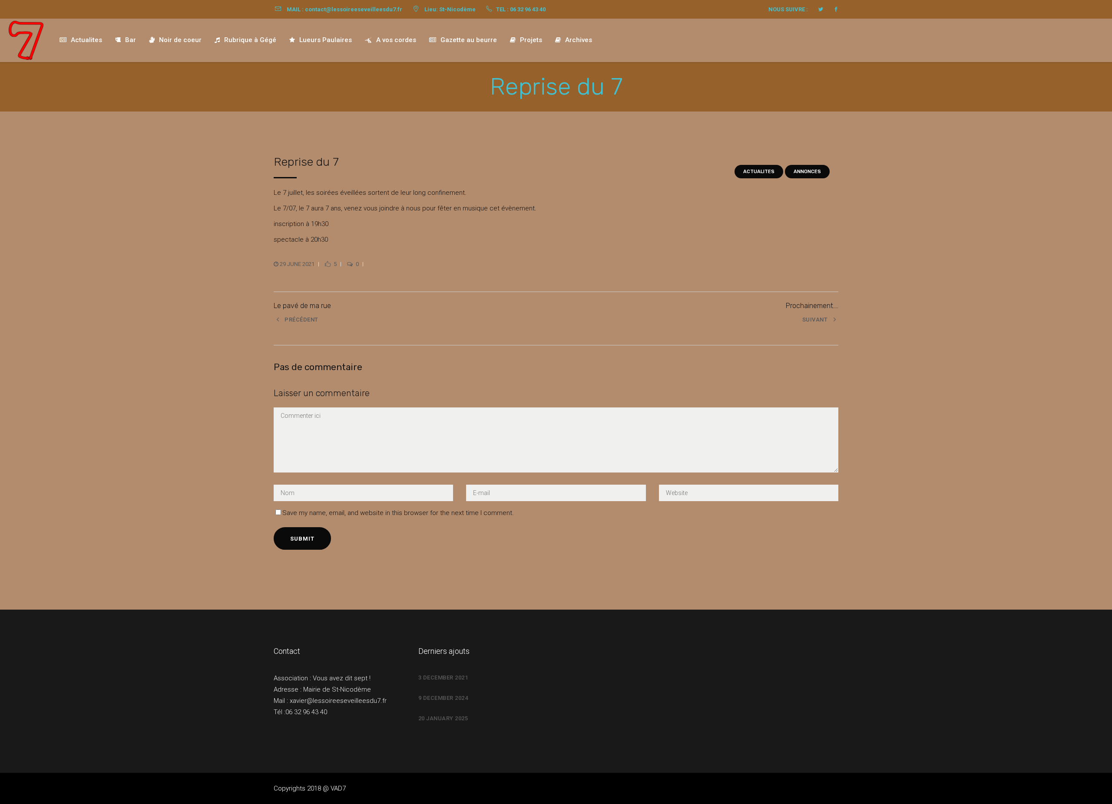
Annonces (807, 171)
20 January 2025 (443, 718)
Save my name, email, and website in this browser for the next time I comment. (398, 513)
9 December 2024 (443, 698)
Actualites (758, 171)
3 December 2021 (443, 677)
